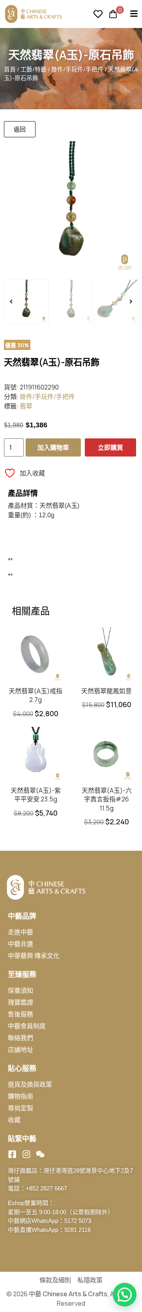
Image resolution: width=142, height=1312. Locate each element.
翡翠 (26, 406)
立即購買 (110, 447)
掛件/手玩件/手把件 (77, 69)
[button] (11, 301)
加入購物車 (53, 447)
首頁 (10, 69)
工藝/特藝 (34, 69)
